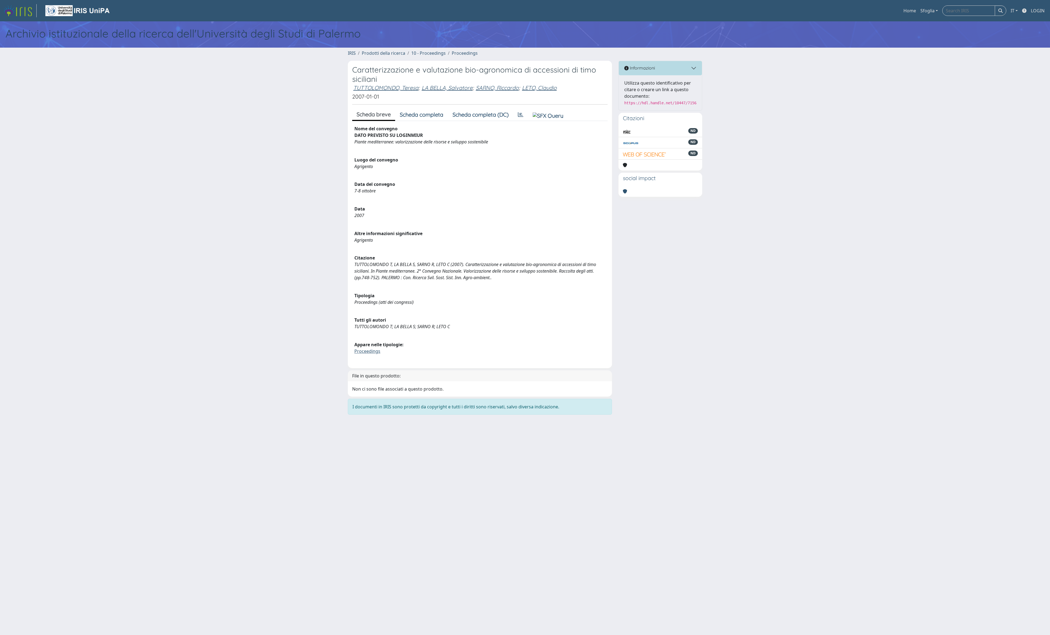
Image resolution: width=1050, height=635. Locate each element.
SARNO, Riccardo (497, 87)
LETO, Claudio (539, 87)
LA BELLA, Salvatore (447, 87)
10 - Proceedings (428, 53)
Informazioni (642, 68)
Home (909, 11)
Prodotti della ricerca (383, 53)
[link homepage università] (78, 10)
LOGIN (1038, 11)
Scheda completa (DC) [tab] (481, 114)
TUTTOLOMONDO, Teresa (385, 87)
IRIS (352, 53)
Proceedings (465, 53)
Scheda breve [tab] (374, 114)
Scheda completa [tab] (421, 114)
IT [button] (1012, 11)
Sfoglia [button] (927, 11)
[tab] (520, 114)
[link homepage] (20, 10)
